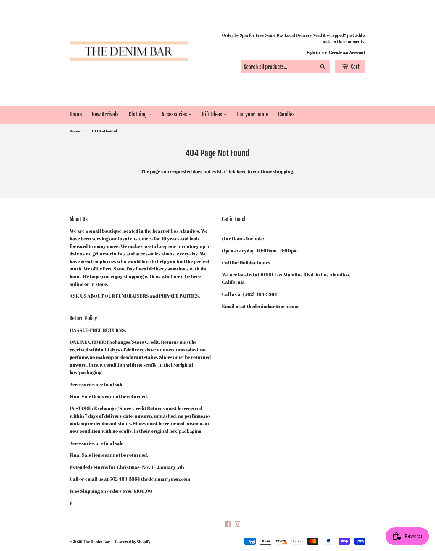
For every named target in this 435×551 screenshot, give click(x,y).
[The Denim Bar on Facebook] (228, 524)
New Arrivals (105, 114)
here (241, 171)
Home (76, 114)
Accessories (175, 114)
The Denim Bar (96, 541)
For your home (252, 114)
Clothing (138, 114)
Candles (286, 114)
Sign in (313, 52)
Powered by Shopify (133, 541)
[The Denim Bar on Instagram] (238, 524)
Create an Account (347, 52)
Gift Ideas (212, 114)
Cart (355, 66)
